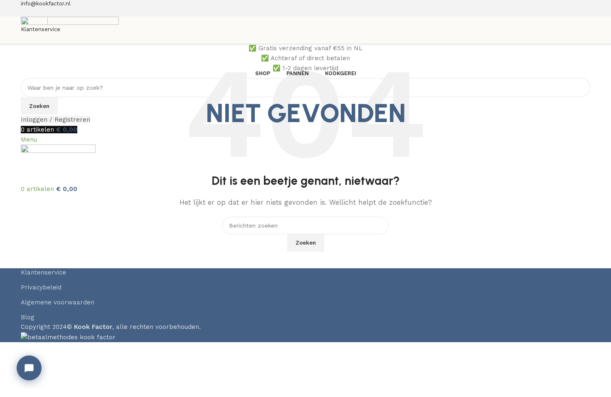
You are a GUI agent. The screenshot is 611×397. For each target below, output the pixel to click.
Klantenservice (43, 272)
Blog (27, 317)
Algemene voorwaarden (57, 302)
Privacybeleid (41, 287)
